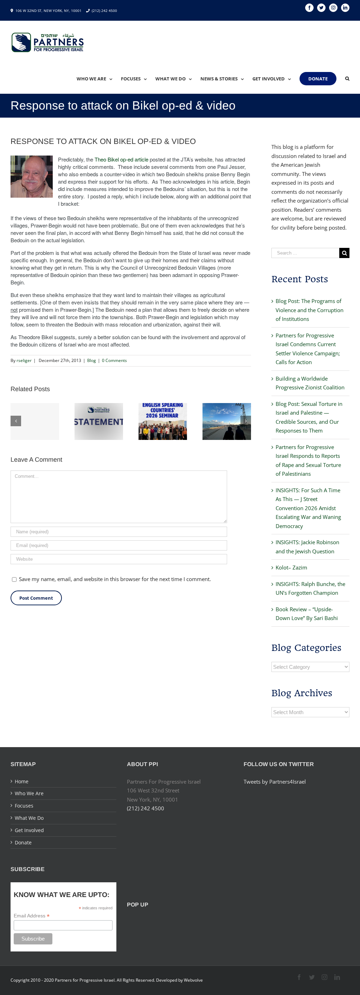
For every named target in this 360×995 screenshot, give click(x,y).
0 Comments (114, 360)
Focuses (24, 805)
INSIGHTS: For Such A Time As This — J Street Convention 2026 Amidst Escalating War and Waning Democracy (308, 508)
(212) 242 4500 (104, 10)
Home (21, 781)
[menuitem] (99, 78)
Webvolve (193, 980)
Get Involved (29, 830)
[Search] (347, 78)
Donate (23, 842)
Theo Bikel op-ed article (121, 159)
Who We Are (29, 793)
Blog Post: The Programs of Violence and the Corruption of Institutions (309, 309)
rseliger (24, 360)
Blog (91, 360)
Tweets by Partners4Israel (275, 781)
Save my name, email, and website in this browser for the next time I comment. (115, 578)
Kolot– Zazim (291, 567)
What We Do (29, 818)
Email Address (32, 915)
